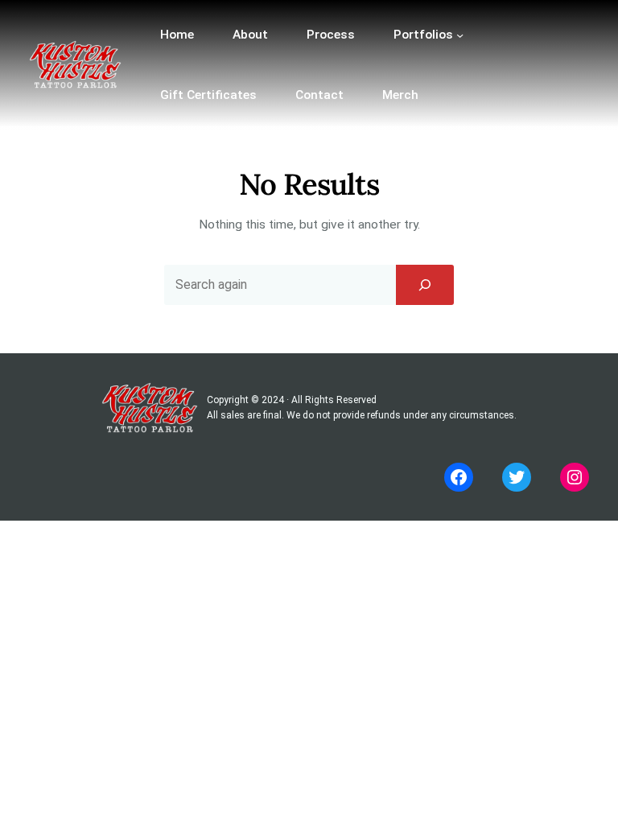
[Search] (425, 285)
